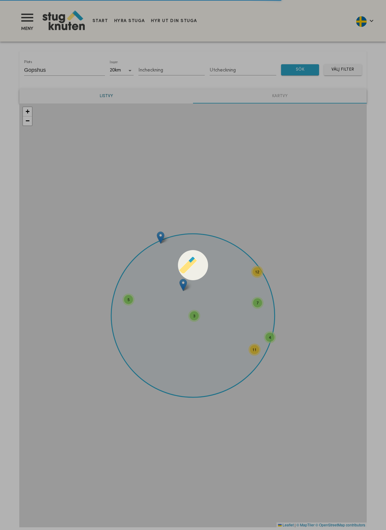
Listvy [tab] (106, 96)
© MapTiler (305, 524)
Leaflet (288, 524)
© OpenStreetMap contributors (340, 524)
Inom (114, 62)
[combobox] (60, 70)
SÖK (300, 69)
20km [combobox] (115, 70)
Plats (28, 62)
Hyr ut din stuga (174, 21)
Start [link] (100, 21)
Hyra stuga (129, 21)
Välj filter (342, 69)
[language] (364, 20)
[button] (128, 300)
